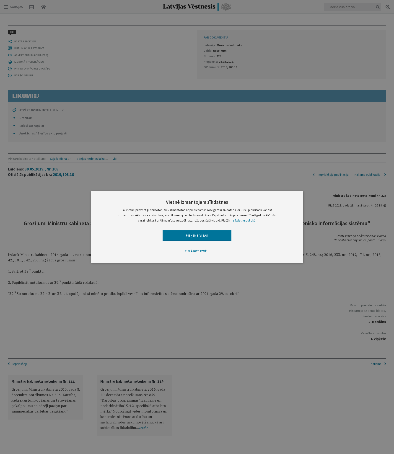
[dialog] (197, 227)
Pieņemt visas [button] (197, 235)
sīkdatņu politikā (244, 221)
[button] (197, 251)
